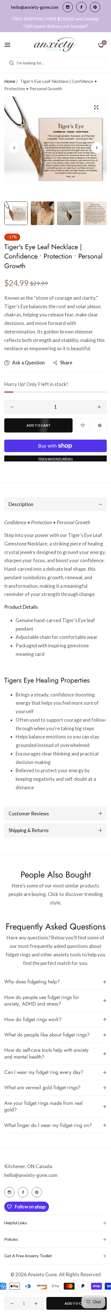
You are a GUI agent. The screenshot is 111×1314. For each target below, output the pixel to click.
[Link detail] (68, 7)
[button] (96, 147)
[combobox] (55, 63)
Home (9, 81)
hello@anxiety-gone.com (30, 1175)
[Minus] (12, 407)
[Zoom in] (96, 107)
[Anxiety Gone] (55, 45)
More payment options (55, 458)
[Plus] (99, 407)
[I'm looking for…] (10, 63)
